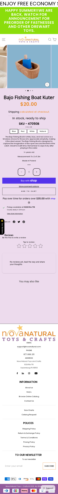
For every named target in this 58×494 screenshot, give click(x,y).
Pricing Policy (29, 442)
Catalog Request (29, 414)
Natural (43, 131)
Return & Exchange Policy (29, 433)
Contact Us (29, 401)
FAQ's (29, 392)
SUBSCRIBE (49, 466)
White (32, 131)
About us (29, 387)
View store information (15, 214)
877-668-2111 (29, 354)
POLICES (28, 423)
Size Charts (29, 410)
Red (22, 131)
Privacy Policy (29, 446)
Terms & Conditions (29, 437)
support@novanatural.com (29, 346)
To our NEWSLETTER (28, 455)
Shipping (13, 111)
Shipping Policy (29, 428)
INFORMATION (28, 382)
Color (29, 127)
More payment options (29, 186)
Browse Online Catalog (29, 396)
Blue (14, 131)
